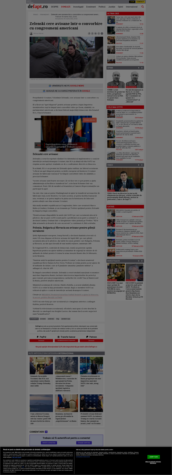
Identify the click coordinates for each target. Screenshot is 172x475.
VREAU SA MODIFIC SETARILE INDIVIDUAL (153, 462)
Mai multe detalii (16, 457)
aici (23, 467)
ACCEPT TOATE (154, 457)
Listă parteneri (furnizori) (83, 456)
